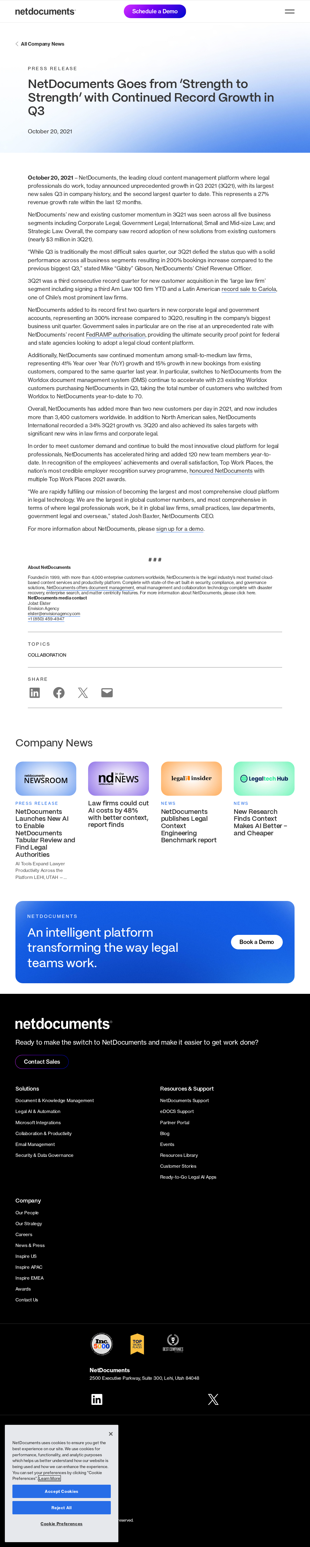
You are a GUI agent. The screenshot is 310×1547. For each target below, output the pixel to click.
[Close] (110, 1434)
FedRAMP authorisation (115, 334)
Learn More (49, 1478)
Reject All (61, 1507)
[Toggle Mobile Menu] (290, 11)
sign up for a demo (179, 528)
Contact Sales (42, 1061)
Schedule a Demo (155, 11)
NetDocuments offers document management (90, 587)
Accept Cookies (61, 1491)
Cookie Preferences (62, 1523)
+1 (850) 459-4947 (46, 618)
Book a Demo (256, 941)
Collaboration (47, 655)
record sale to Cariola (249, 289)
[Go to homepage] (45, 11)
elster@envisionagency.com (54, 613)
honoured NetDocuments (221, 470)
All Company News (42, 43)
